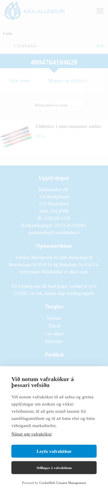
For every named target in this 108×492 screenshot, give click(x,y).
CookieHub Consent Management (62, 483)
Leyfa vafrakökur (54, 451)
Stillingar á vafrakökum (54, 468)
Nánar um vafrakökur (31, 434)
